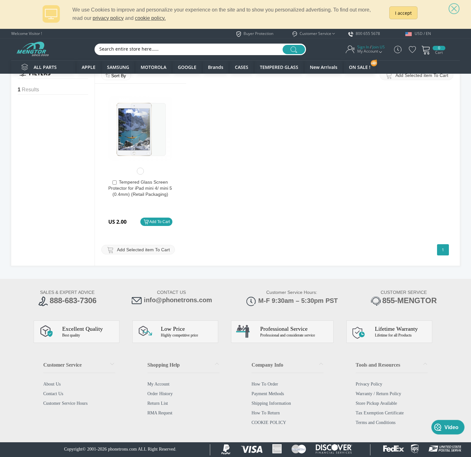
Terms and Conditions (375, 422)
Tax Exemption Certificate (380, 413)
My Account (158, 384)
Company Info (267, 365)
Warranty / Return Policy (378, 393)
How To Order (265, 384)
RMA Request (159, 413)
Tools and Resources (378, 365)
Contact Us (53, 393)
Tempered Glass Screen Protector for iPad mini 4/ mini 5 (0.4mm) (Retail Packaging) (140, 188)
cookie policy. (150, 18)
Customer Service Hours (65, 403)
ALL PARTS (45, 67)
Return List (157, 403)
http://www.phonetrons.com (32, 49)
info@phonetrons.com (178, 299)
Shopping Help (163, 365)
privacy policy (108, 18)
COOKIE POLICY (269, 422)
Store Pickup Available (376, 403)
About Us (52, 384)
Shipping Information (271, 403)
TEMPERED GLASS (279, 67)
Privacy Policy (369, 384)
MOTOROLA (153, 67)
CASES (241, 67)
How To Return (266, 413)
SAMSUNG (118, 67)
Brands (215, 67)
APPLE (88, 67)
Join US (378, 47)
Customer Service (62, 365)
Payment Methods (268, 393)
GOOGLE (187, 67)
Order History (160, 393)
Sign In (363, 47)
